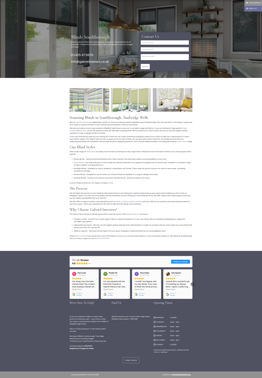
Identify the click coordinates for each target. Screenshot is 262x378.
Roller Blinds (79, 162)
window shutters (135, 201)
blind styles (90, 152)
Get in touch (182, 141)
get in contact (80, 236)
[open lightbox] (89, 99)
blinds (183, 128)
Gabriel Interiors (82, 122)
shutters (83, 131)
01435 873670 (103, 238)
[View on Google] (74, 274)
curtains (73, 131)
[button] (69, 284)
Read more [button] (77, 289)
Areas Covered (131, 360)
